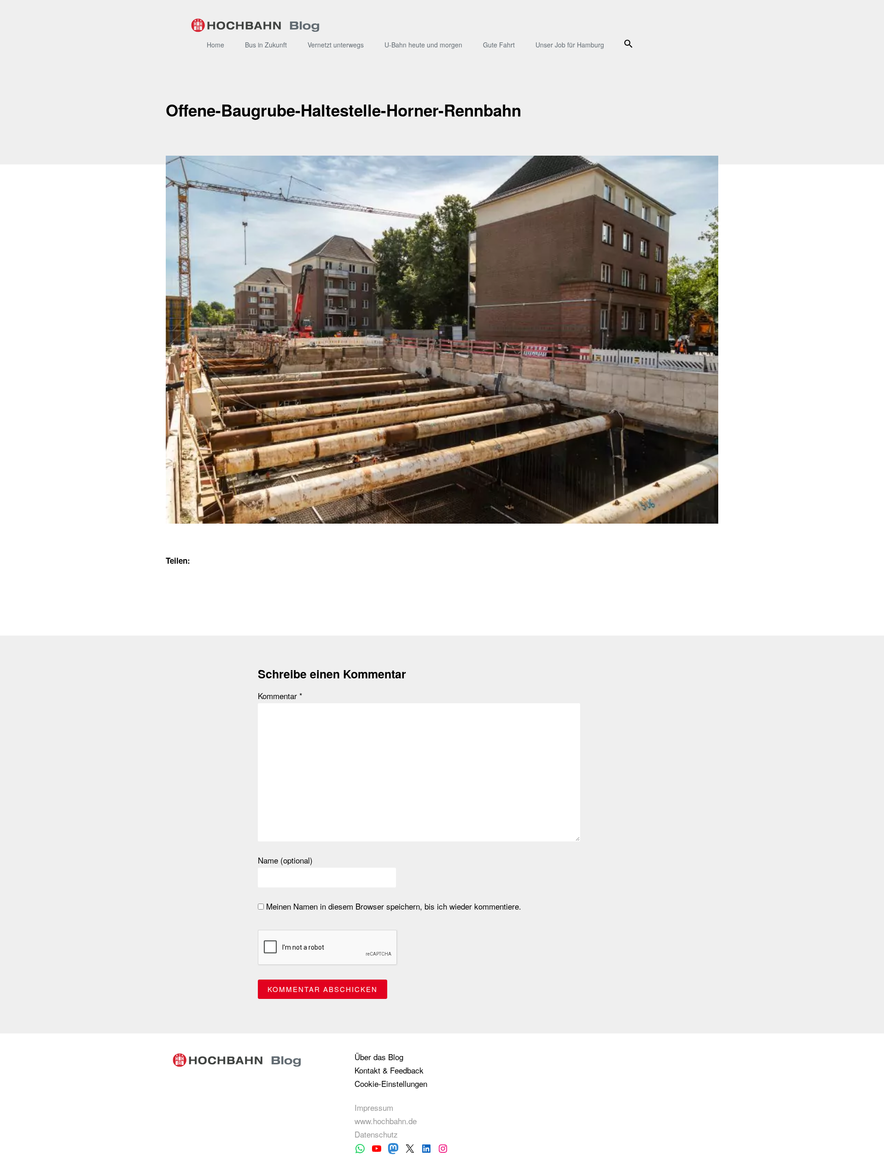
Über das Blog (379, 1056)
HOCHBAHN (255, 25)
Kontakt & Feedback (389, 1070)
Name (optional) (285, 860)
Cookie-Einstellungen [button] (391, 1083)
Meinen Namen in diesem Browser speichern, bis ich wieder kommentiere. (392, 906)
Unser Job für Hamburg (569, 44)
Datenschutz (376, 1134)
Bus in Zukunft (266, 44)
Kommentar (280, 696)
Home (215, 44)
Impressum (374, 1107)
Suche (629, 43)
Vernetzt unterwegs (336, 44)
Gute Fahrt (499, 44)
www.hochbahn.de (386, 1120)
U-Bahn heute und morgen (423, 44)
